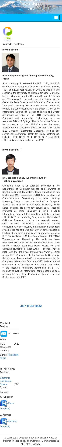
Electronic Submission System (6, 381)
